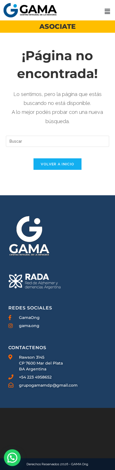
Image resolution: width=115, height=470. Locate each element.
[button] (107, 11)
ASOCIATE (57, 26)
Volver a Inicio (58, 164)
